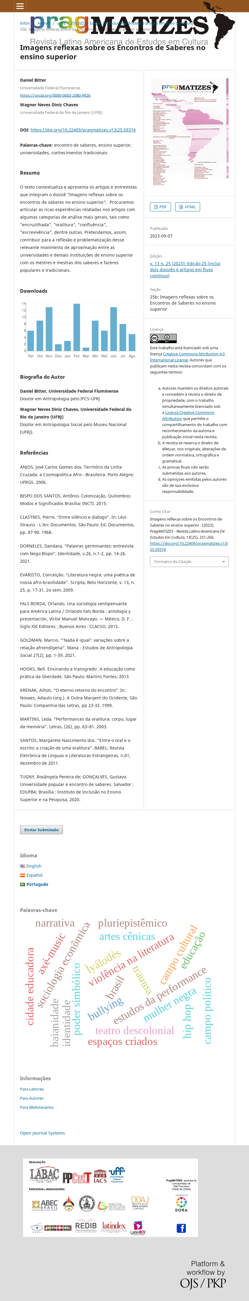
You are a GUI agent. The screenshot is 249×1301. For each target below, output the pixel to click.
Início (25, 23)
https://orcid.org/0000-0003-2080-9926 (55, 95)
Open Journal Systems (42, 1133)
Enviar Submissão (41, 829)
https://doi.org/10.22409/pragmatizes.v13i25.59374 (83, 130)
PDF (163, 207)
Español (34, 875)
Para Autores (31, 1098)
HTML (190, 207)
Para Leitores (32, 1089)
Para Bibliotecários (36, 1107)
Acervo (43, 23)
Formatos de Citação (173, 561)
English (34, 866)
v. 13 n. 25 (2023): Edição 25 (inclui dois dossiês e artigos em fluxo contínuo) (125, 23)
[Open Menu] (20, 6)
